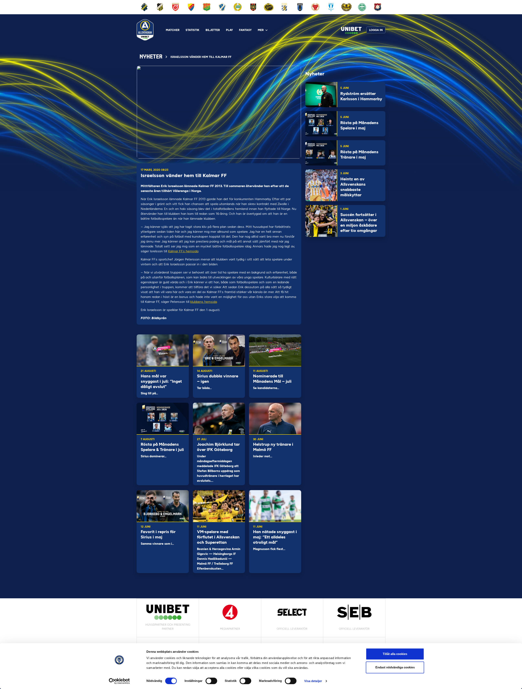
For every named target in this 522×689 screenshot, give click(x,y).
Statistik (192, 30)
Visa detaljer (313, 681)
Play (229, 30)
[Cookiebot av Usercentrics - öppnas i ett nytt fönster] (119, 681)
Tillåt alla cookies (395, 654)
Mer (261, 30)
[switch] (211, 681)
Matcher (172, 30)
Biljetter (213, 30)
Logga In (376, 30)
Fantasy (245, 30)
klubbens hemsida (203, 302)
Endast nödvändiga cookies (395, 667)
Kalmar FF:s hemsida (183, 251)
